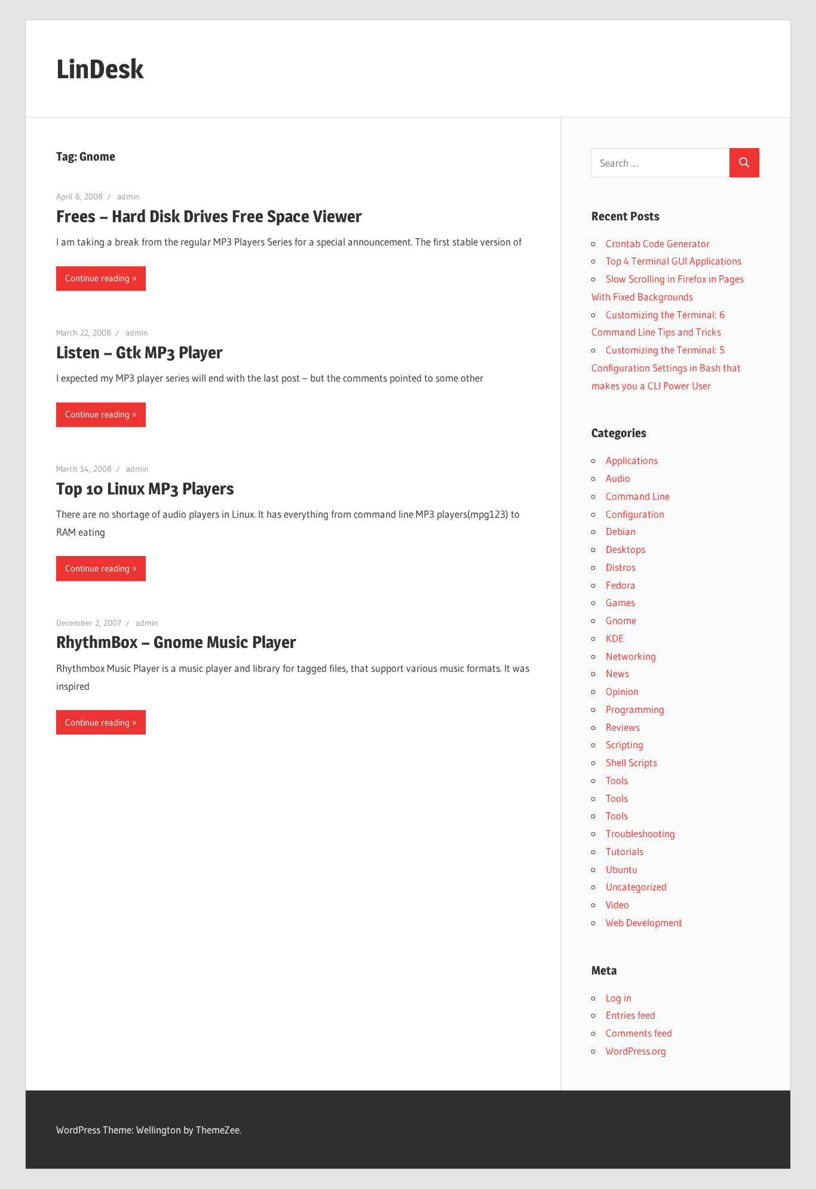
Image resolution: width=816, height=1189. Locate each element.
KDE (615, 638)
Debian (621, 531)
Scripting (624, 744)
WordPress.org (636, 1050)
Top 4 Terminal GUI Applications (673, 260)
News (617, 673)
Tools (617, 780)
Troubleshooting (640, 833)
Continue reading (97, 278)
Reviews (623, 727)
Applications (632, 460)
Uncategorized (636, 886)
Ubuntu (621, 869)
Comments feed (639, 1033)
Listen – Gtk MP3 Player (139, 352)
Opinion (622, 691)
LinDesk (99, 69)
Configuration (635, 514)
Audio (618, 478)
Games (620, 602)
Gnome (621, 620)
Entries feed (630, 1015)
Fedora (621, 585)
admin (128, 196)
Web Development (644, 922)
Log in (618, 997)
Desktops (625, 549)
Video (617, 904)
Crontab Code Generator (658, 243)
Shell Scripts (631, 762)
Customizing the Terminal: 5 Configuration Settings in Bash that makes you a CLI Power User (666, 367)
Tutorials (624, 851)
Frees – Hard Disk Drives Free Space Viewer (209, 216)
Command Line (638, 496)
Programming (635, 709)
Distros (621, 567)
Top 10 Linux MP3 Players (145, 488)
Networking (631, 656)
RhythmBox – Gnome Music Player (176, 642)
